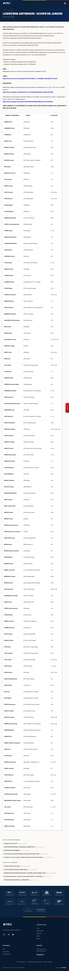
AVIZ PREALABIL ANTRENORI (12, 850)
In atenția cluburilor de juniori (12, 866)
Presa (38, 928)
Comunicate (6, 951)
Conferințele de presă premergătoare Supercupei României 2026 (21, 854)
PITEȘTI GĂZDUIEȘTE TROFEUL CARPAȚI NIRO (16, 880)
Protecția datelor (21, 962)
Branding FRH (40, 931)
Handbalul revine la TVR (10, 843)
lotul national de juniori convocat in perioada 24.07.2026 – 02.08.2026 (23, 876)
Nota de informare (47, 962)
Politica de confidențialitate (34, 962)
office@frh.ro (40, 954)
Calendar (39, 933)
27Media (64, 967)
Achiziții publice (7, 954)
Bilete (38, 936)
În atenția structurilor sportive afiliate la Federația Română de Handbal (23, 857)
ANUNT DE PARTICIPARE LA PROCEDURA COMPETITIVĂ (19, 847)
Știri (4, 949)
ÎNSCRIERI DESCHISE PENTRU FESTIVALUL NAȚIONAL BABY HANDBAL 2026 (24, 873)
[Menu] (65, 3)
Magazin (39, 938)
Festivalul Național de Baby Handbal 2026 (15, 869)
